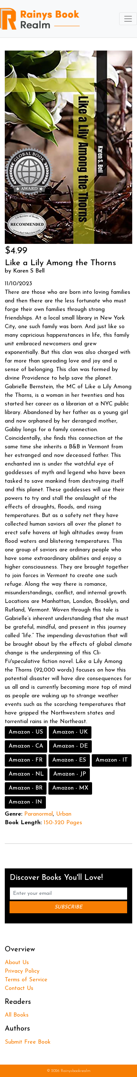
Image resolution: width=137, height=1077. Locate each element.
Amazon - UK (70, 732)
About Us (17, 963)
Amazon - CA (26, 746)
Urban (63, 814)
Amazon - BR (26, 788)
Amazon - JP (69, 774)
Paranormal (38, 814)
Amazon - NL (26, 774)
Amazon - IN (25, 802)
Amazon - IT (112, 760)
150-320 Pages (63, 823)
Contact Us (19, 988)
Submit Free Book (28, 1042)
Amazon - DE (70, 746)
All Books (17, 1015)
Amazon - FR (26, 760)
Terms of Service (26, 980)
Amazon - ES (69, 760)
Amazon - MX (70, 788)
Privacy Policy (22, 971)
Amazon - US (26, 732)
